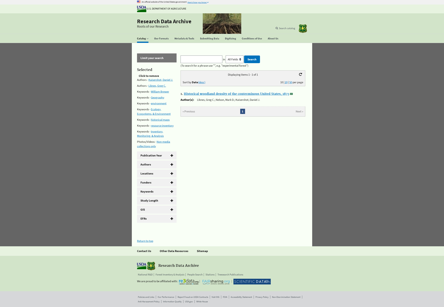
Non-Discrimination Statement (286, 297)
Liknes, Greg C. (157, 86)
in (224, 59)
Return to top (145, 241)
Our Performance (166, 297)
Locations (146, 173)
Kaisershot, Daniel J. (160, 80)
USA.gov (189, 301)
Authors (145, 164)
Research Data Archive (164, 21)
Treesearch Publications (230, 274)
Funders (145, 182)
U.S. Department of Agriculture (166, 8)
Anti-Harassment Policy (149, 301)
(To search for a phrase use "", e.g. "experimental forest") (214, 65)
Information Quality (172, 301)
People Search (195, 274)
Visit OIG (215, 297)
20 (286, 82)
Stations (210, 274)
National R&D (145, 274)
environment (158, 103)
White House (202, 301)
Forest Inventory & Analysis (170, 274)
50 (290, 82)
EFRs (143, 218)
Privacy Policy (261, 297)
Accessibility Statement (241, 297)
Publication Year (151, 155)
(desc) (201, 82)
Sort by (194, 82)
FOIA (225, 297)
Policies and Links (146, 297)
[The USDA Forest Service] (303, 28)
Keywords (146, 191)
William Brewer (160, 91)
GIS (142, 209)
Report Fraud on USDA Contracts (193, 297)
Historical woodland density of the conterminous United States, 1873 (236, 94)
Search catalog (287, 28)
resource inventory (162, 125)
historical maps (160, 120)
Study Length (149, 200)
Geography (157, 97)
